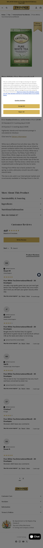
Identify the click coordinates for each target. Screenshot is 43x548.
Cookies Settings (20, 100)
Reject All (21, 112)
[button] (39, 274)
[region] (21, 97)
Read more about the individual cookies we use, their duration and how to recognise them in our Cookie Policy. (21, 93)
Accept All (21, 106)
